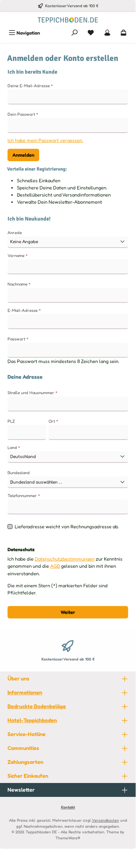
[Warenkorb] (123, 33)
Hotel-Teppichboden (32, 720)
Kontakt (68, 807)
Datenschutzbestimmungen (65, 559)
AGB (55, 566)
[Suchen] (74, 33)
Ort (53, 421)
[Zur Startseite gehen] (68, 19)
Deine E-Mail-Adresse (30, 85)
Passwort (18, 339)
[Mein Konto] (107, 33)
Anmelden (23, 155)
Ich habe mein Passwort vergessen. (45, 140)
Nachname (19, 284)
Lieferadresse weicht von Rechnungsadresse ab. (67, 526)
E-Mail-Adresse (24, 310)
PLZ (11, 421)
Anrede (15, 232)
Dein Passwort (23, 114)
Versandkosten (105, 820)
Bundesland (19, 472)
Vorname (18, 255)
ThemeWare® (67, 838)
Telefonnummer (24, 495)
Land (14, 447)
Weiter (68, 612)
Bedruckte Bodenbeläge (37, 706)
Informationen (25, 692)
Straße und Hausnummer (33, 392)
